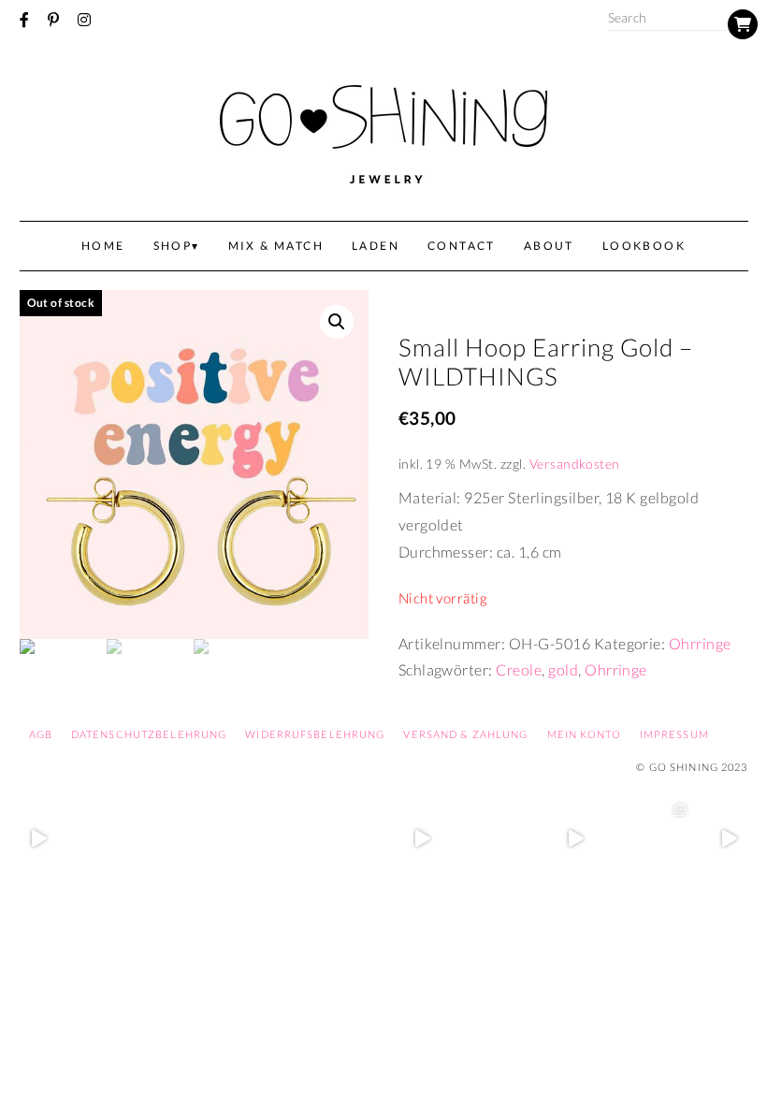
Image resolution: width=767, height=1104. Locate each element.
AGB (40, 734)
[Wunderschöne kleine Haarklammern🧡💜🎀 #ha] (115, 838)
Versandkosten (574, 464)
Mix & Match (276, 246)
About (549, 246)
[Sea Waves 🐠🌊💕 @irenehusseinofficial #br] (345, 838)
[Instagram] (84, 20)
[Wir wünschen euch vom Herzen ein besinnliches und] (422, 838)
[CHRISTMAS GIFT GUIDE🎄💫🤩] (728, 838)
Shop (173, 246)
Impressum (674, 734)
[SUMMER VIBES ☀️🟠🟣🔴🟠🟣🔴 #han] (268, 838)
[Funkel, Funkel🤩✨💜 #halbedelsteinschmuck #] (191, 838)
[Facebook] (24, 20)
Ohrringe (700, 643)
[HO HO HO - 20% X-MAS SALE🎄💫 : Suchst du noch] (498, 838)
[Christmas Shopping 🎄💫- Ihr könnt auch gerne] (575, 838)
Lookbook (644, 246)
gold (563, 669)
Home (103, 246)
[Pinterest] (53, 20)
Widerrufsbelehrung (314, 734)
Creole (519, 669)
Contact (461, 246)
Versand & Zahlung (465, 734)
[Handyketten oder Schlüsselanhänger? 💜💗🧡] (652, 838)
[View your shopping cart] (743, 24)
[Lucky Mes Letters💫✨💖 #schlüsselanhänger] (38, 838)
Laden (375, 246)
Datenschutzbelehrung (148, 734)
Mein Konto (584, 734)
